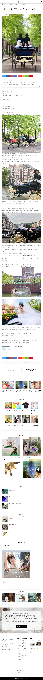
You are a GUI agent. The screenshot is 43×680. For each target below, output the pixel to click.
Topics (5, 362)
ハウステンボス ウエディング (13, 362)
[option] (8, 597)
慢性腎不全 (19, 672)
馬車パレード (32, 362)
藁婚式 (28, 362)
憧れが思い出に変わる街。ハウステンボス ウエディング (12, 346)
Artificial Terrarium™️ (19, 654)
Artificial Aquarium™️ (19, 659)
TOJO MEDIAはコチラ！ (21, 626)
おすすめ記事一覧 (19, 646)
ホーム (18, 640)
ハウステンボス (9, 362)
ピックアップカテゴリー (19, 651)
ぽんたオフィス (19, 666)
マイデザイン (19, 668)
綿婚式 (26, 362)
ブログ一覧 (18, 648)
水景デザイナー (19, 663)
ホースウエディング (22, 362)
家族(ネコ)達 (19, 670)
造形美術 (19, 656)
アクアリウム (19, 661)
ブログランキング (19, 643)
